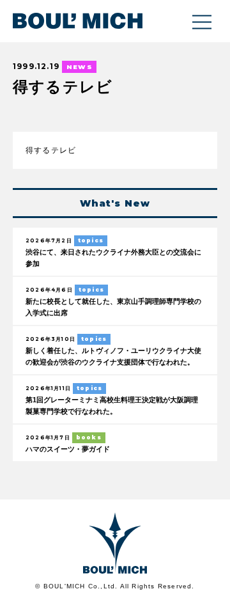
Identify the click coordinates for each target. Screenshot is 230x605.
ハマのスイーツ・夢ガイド (68, 449)
